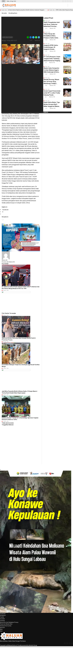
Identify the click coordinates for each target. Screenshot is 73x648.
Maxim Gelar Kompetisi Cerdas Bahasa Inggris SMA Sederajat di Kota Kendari (51, 70)
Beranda (4, 13)
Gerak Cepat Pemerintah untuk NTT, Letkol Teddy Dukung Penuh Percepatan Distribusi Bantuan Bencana (52, 93)
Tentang (2, 620)
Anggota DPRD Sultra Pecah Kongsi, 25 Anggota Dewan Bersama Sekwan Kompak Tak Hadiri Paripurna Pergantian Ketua (51, 47)
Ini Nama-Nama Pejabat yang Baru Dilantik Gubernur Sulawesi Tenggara (26, 10)
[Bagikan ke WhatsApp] (36, 37)
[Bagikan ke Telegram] (38, 37)
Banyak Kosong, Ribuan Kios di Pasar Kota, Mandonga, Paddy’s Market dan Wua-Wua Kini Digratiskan (51, 82)
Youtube (2, 618)
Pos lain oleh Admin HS (8, 262)
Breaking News (13, 13)
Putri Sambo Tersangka (9, 313)
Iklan (1, 629)
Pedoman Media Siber (6, 624)
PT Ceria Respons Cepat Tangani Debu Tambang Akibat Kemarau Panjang (52, 59)
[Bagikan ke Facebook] (30, 37)
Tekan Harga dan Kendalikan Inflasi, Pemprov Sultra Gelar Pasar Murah (51, 36)
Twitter (2, 617)
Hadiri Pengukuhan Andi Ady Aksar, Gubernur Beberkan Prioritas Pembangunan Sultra (52, 24)
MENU (3, 1)
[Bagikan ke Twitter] (33, 37)
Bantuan (2, 627)
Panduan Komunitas (5, 625)
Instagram (3, 615)
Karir (1, 631)
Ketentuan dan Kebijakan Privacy (9, 622)
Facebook (2, 613)
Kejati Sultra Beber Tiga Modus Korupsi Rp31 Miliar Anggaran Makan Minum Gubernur (52, 104)
